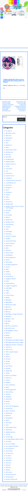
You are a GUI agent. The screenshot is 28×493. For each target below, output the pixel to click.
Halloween (9, 245)
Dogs (7, 197)
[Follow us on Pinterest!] (9, 14)
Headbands (9, 255)
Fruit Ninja (9, 231)
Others (8, 354)
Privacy (24, 489)
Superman (9, 430)
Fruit (7, 229)
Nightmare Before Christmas (14, 345)
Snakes (8, 401)
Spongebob (9, 418)
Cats (7, 171)
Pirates (8, 373)
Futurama (9, 234)
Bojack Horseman (11, 150)
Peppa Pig (9, 371)
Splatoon (8, 415)
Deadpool (9, 187)
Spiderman (9, 413)
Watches (8, 467)
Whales (8, 470)
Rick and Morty (10, 385)
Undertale (9, 460)
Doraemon (9, 201)
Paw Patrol (9, 366)
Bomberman (9, 152)
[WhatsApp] (1, 14)
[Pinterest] (1, 8)
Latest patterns (10, 283)
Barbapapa (9, 138)
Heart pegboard (10, 257)
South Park (9, 408)
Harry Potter (9, 253)
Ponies (8, 380)
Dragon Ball (9, 204)
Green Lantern (10, 243)
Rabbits (8, 382)
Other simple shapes (12, 352)
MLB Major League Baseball (14, 314)
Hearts (8, 260)
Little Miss (9, 288)
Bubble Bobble (10, 161)
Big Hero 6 (9, 145)
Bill (4, 88)
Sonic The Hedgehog (12, 406)
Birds (7, 147)
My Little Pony (10, 328)
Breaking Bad (10, 159)
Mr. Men (8, 321)
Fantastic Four (10, 222)
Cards (7, 166)
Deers (7, 190)
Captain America (11, 164)
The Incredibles (10, 444)
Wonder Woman (11, 474)
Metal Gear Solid (11, 304)
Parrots (8, 363)
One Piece (9, 347)
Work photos (10, 477)
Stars (7, 425)
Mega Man (9, 302)
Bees (7, 143)
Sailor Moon (9, 392)
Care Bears (9, 168)
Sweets (8, 434)
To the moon (9, 453)
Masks (7, 297)
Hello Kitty (9, 262)
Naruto (8, 333)
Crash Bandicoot (11, 183)
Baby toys (8, 135)
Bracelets (8, 157)
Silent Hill (9, 399)
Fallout (8, 217)
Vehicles (8, 465)
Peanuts (8, 368)
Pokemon (8, 378)
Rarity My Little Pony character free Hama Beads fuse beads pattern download (8, 106)
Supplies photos (10, 432)
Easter (7, 212)
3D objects (9, 131)
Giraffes (8, 238)
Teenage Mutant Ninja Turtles (15, 439)
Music (7, 323)
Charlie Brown (10, 176)
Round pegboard (11, 389)
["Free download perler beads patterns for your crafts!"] (14, 2)
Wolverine (9, 472)
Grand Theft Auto (11, 241)
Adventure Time (10, 133)
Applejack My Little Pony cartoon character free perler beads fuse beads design (20, 106)
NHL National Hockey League (15, 342)
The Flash (8, 441)
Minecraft (9, 309)
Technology (9, 437)
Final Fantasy (9, 224)
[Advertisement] (14, 33)
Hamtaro (8, 250)
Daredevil (9, 185)
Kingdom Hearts (11, 278)
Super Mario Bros (11, 427)
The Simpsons (10, 448)
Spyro (7, 420)
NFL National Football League (14, 340)
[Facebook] (1, 11)
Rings (7, 387)
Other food (9, 349)
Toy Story (8, 455)
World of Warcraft (11, 479)
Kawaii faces (9, 276)
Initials (8, 271)
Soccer (8, 404)
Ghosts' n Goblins (11, 236)
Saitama (8, 394)
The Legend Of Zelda (12, 446)
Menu (3, 17)
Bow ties (8, 154)
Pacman (8, 359)
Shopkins (8, 396)
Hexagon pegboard (11, 264)
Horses (8, 267)
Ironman (8, 274)
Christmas (9, 178)
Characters (9, 173)
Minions (8, 312)
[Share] (1, 17)
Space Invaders (10, 411)
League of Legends (11, 286)
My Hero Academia (12, 326)
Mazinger (8, 300)
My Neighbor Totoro (12, 330)
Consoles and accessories (13, 180)
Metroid (8, 307)
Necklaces (9, 337)
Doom (7, 199)
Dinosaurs (9, 192)
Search (5, 117)
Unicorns (8, 463)
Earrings (8, 210)
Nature (8, 335)
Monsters (8, 316)
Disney (8, 194)
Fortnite (8, 227)
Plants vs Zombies (11, 375)
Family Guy (9, 220)
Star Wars (9, 422)
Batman (8, 140)
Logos (7, 290)
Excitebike (9, 215)
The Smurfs (9, 451)
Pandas (8, 361)
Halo (7, 248)
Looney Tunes (10, 295)
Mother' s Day (10, 319)
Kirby (7, 281)
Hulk (7, 269)
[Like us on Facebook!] (19, 14)
